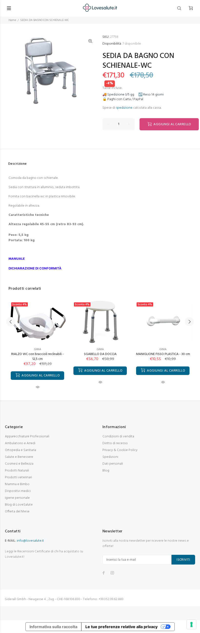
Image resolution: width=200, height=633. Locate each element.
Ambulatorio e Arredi (20, 443)
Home (12, 20)
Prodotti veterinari (18, 477)
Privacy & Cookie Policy (120, 450)
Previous (10, 321)
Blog (105, 470)
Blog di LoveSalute (19, 505)
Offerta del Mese (17, 511)
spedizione (124, 108)
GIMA (37, 349)
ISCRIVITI (183, 560)
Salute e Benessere (19, 457)
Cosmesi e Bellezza (19, 464)
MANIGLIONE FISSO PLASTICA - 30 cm (163, 354)
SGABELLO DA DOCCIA (100, 354)
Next (189, 321)
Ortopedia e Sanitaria (20, 450)
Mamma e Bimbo (17, 484)
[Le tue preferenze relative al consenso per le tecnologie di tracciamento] (191, 624)
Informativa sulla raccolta (53, 626)
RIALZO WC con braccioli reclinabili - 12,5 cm (37, 356)
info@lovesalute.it (30, 541)
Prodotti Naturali (17, 470)
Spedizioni (110, 457)
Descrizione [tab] (17, 164)
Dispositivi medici (18, 491)
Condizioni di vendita (118, 436)
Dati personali (112, 464)
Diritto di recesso (115, 443)
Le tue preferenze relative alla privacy (121, 626)
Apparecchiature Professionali (27, 436)
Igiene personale (17, 498)
